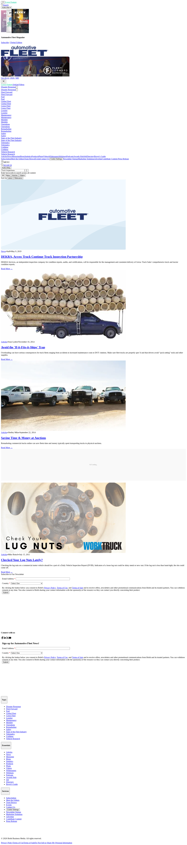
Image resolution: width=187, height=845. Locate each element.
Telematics (5, 143)
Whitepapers (54, 156)
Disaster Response (8, 87)
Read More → (7, 269)
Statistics (28, 156)
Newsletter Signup (70, 159)
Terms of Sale (29, 843)
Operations (5, 124)
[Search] (26, 170)
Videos (25, 2)
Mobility (4, 120)
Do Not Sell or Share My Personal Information (53, 843)
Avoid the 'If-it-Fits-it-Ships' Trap (23, 347)
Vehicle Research (8, 152)
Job (85, 156)
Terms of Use (18, 843)
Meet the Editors (17, 159)
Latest (10, 178)
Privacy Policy (7, 843)
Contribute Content (109, 159)
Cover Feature (11, 2)
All (3, 175)
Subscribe (5, 42)
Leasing (4, 110)
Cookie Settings (56, 159)
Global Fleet (6, 101)
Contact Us (44, 159)
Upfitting (4, 147)
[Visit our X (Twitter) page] (7, 638)
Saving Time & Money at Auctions (23, 438)
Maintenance (6, 115)
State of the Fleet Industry (11, 138)
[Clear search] (28, 170)
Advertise (98, 159)
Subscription (6, 159)
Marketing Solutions (86, 159)
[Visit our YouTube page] (10, 638)
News (9, 156)
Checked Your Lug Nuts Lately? (22, 560)
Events (37, 159)
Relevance (18, 178)
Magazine (16, 156)
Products (35, 156)
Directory (90, 156)
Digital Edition (16, 42)
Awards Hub (78, 156)
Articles (20, 2)
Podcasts (69, 156)
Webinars (62, 156)
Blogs (22, 156)
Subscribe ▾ (6, 8)
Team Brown (29, 159)
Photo (41, 156)
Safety (3, 133)
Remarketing (6, 129)
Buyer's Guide (100, 156)
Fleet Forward (6, 92)
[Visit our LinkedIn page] (5, 638)
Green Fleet (5, 106)
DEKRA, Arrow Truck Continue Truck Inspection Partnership (42, 256)
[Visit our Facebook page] (2, 638)
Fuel (3, 97)
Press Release (123, 159)
